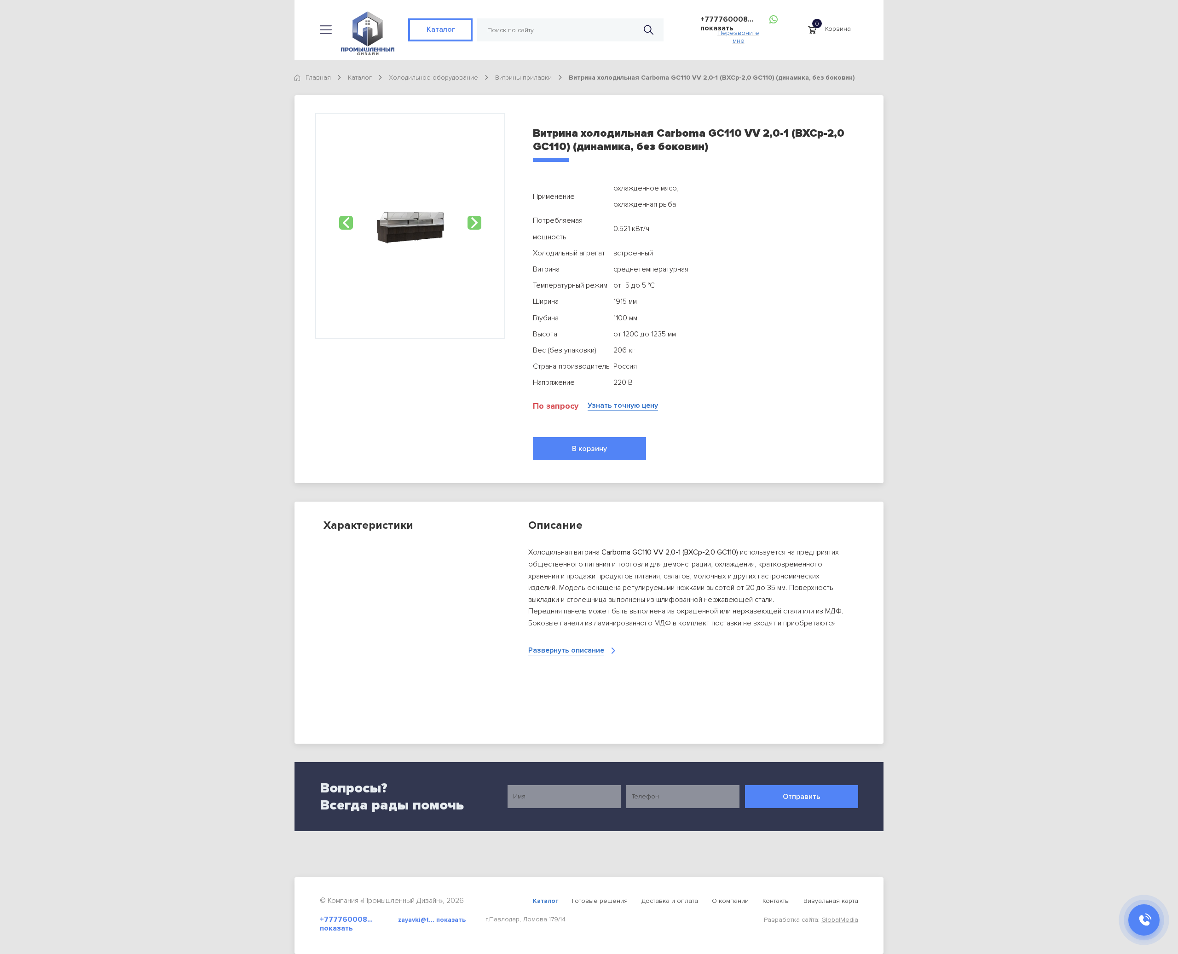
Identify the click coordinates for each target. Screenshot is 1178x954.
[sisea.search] (648, 30)
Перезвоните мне (738, 34)
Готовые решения (600, 901)
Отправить (801, 796)
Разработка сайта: (811, 920)
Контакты (776, 901)
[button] (346, 223)
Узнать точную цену (623, 405)
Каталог (440, 29)
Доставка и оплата (669, 901)
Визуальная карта (830, 901)
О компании (730, 901)
